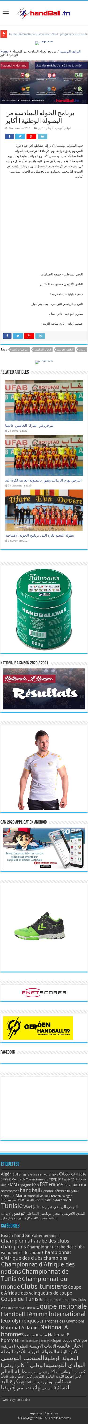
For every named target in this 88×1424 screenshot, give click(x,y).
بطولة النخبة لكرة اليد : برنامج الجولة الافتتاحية (39, 535)
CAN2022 (6, 1179)
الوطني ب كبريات (37, 1372)
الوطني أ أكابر (45, 128)
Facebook (7, 1052)
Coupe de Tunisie (23, 1179)
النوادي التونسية (70, 51)
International (67, 1314)
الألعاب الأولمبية (42, 1346)
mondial (33, 1196)
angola (53, 1174)
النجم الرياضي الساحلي (43, 1213)
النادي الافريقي (65, 349)
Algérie (8, 1174)
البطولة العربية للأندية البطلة (28, 1351)
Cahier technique (45, 1236)
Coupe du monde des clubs (64, 1300)
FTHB (82, 1185)
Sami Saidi (44, 1200)
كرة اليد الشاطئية (30, 1382)
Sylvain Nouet (62, 1200)
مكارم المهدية (23, 1218)
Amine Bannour (39, 1174)
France (56, 1184)
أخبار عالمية (70, 1346)
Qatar (20, 1200)
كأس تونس (53, 1381)
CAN (67, 1174)
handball (30, 1190)
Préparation (8, 1200)
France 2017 (71, 1185)
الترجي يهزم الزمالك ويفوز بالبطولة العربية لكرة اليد (43, 480)
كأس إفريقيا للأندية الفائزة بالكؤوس (57, 1376)
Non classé (26, 1340)
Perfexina (51, 1413)
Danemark (42, 1179)
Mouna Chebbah (50, 1196)
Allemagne (22, 1174)
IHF (12, 1196)
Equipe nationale (61, 1306)
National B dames (35, 1335)
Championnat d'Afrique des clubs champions (36, 1255)
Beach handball (16, 1235)
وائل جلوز (7, 1218)
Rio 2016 (30, 1200)
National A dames (20, 1327)
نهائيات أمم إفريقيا (21, 1387)
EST (44, 1184)
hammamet (10, 1191)
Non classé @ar (42, 1340)
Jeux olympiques (20, 1321)
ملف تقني (47, 1388)
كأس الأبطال (23, 1376)
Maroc (21, 1195)
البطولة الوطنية (61, 1358)
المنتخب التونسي (22, 1357)
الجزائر (49, 1207)
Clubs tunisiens (44, 1286)
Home (4, 51)
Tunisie (12, 1206)
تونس (82, 349)
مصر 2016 (41, 1218)
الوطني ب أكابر (60, 1372)
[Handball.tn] (44, 12)
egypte (55, 1179)
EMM (12, 1184)
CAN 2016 (78, 1174)
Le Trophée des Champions (62, 1321)
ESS (35, 1184)
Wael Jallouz (34, 1206)
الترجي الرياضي (20, 349)
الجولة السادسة (42, 349)
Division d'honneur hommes (18, 1307)
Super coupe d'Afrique (69, 1340)
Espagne (24, 1185)
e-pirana (36, 1413)
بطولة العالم (14, 1371)
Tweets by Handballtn (15, 1399)
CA (62, 1174)
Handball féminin (53, 1191)
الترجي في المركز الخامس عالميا (29, 425)
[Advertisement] (44, 228)
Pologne (66, 1196)
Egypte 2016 (70, 1179)
